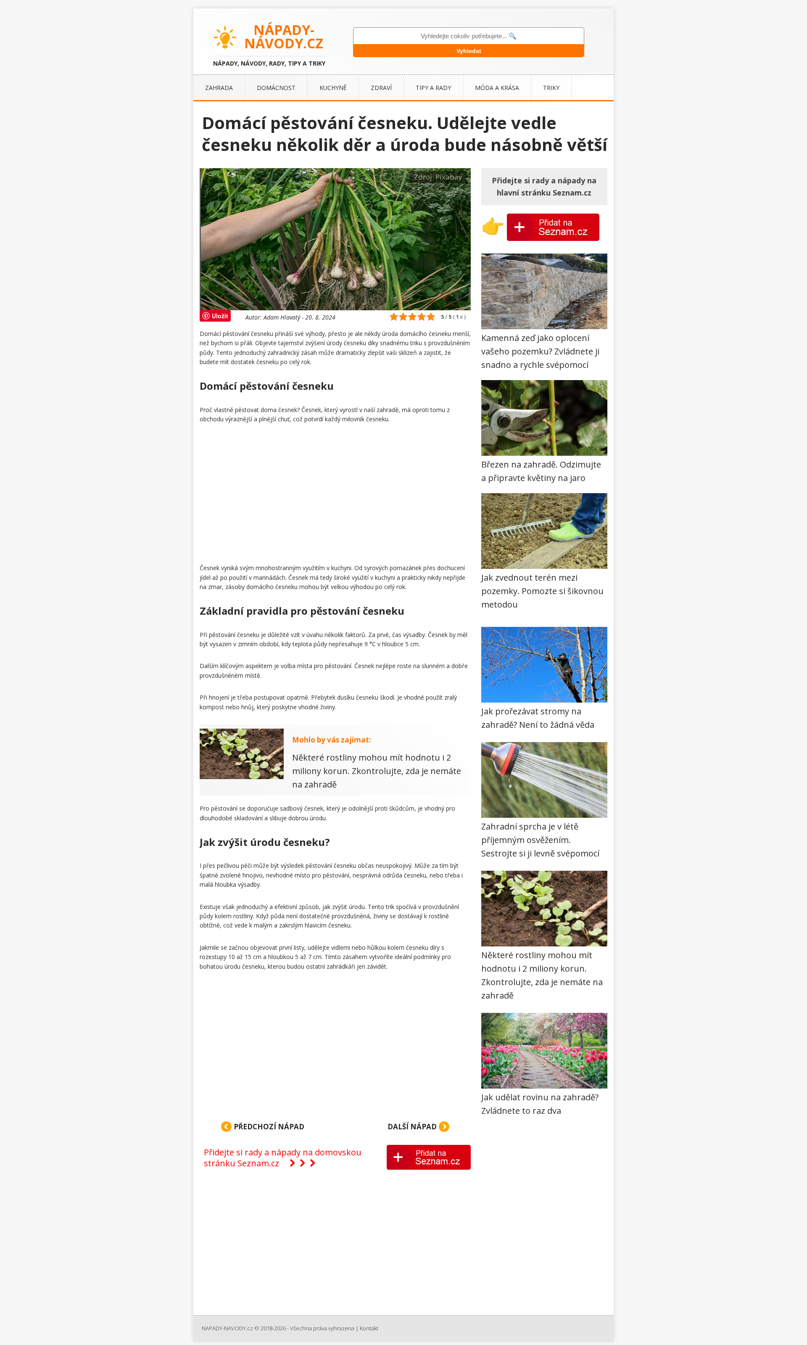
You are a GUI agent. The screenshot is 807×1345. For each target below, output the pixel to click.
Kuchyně (333, 88)
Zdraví (381, 88)
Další (412, 1126)
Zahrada (219, 88)
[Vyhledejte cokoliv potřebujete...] (468, 36)
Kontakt (369, 1328)
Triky (551, 88)
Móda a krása (497, 88)
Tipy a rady (433, 88)
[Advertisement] (335, 495)
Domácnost (276, 88)
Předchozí (268, 1126)
